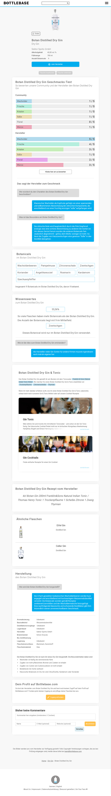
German (52, 786)
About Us (27, 789)
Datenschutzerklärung (50, 789)
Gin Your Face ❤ (81, 789)
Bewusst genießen (67, 789)
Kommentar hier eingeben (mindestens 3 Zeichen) (36, 715)
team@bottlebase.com (73, 751)
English (59, 786)
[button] (55, 64)
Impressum (36, 789)
